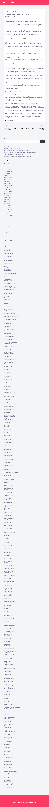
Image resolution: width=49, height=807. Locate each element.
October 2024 (7, 189)
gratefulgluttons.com (8, 453)
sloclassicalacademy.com (9, 479)
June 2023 (6, 221)
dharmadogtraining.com (8, 775)
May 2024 (6, 199)
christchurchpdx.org (8, 492)
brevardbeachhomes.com (9, 346)
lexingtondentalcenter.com (9, 410)
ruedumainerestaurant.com (9, 506)
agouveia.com (6, 770)
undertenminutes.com (8, 264)
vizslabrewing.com (7, 376)
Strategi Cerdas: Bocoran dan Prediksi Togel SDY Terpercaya (16, 150)
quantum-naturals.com (8, 737)
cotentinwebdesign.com (8, 329)
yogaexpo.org (6, 436)
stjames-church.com (8, 512)
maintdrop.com (7, 302)
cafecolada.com (7, 461)
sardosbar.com (7, 372)
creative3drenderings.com (9, 631)
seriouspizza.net (7, 611)
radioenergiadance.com (8, 309)
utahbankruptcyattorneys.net (10, 363)
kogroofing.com (7, 306)
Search (5, 138)
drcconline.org (6, 592)
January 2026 (6, 169)
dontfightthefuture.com (9, 353)
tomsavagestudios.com (8, 419)
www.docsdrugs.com (8, 674)
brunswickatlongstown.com (9, 532)
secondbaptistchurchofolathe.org (10, 771)
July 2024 (6, 195)
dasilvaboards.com (7, 481)
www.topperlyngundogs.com (9, 654)
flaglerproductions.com (8, 485)
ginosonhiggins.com (8, 554)
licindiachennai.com (7, 254)
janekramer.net (7, 535)
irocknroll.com (7, 365)
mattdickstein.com (7, 638)
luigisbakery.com (7, 694)
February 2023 (7, 230)
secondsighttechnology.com (9, 403)
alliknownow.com (7, 475)
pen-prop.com (6, 650)
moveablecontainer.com (9, 325)
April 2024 (6, 201)
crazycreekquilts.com (8, 489)
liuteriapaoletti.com (8, 565)
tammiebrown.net (7, 541)
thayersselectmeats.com (9, 619)
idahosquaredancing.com (9, 368)
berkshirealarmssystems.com (9, 375)
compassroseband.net (8, 612)
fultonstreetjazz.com (8, 322)
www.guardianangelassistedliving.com (11, 730)
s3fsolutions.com (7, 345)
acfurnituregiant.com (8, 263)
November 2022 (7, 236)
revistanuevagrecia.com (8, 511)
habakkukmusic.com (8, 642)
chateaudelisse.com (8, 315)
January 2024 (6, 207)
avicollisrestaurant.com (8, 591)
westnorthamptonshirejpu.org (10, 319)
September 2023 (7, 215)
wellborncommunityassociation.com (11, 316)
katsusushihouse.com (8, 504)
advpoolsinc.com (7, 597)
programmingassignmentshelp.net (10, 273)
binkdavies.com (7, 491)
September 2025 (7, 177)
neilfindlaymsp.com (8, 589)
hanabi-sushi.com (7, 695)
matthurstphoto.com (8, 743)
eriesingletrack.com (8, 383)
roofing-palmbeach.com (8, 352)
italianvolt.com (7, 373)
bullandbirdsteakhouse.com (9, 680)
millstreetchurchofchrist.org (9, 748)
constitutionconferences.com (10, 607)
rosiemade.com (7, 386)
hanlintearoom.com (8, 755)
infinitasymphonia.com (8, 501)
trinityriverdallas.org (8, 431)
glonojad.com (6, 509)
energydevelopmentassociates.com (11, 342)
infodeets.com (7, 257)
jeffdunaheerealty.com (8, 657)
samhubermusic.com (8, 787)
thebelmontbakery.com (8, 279)
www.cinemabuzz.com (8, 700)
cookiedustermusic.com (8, 574)
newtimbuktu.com (7, 269)
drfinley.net (6, 763)
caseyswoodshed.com (8, 602)
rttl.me (5, 778)
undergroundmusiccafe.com (9, 785)
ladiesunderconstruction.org (9, 332)
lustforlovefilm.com (8, 498)
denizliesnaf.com (7, 605)
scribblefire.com (7, 435)
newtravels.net (7, 276)
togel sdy (23, 84)
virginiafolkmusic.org (8, 422)
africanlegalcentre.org (8, 502)
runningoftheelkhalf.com (9, 655)
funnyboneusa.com (7, 572)
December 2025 (7, 171)
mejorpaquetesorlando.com (9, 392)
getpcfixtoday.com (7, 295)
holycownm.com (7, 579)
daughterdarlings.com (8, 256)
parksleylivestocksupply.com (9, 441)
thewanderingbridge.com (9, 526)
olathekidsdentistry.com (9, 389)
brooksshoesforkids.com (9, 618)
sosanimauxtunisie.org (8, 305)
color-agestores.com (8, 443)
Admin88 (15, 11)
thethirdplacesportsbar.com (9, 717)
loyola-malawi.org (7, 446)
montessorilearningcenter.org (10, 738)
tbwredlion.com (7, 734)
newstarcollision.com (8, 400)
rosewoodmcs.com (7, 702)
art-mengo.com (7, 538)
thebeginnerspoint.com (8, 463)
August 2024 (6, 193)
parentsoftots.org (7, 629)
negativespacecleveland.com (9, 564)
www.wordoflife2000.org (9, 366)
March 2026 (6, 165)
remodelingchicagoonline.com (10, 685)
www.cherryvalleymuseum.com (10, 327)
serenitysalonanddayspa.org (9, 260)
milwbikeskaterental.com (9, 558)
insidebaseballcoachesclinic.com (10, 745)
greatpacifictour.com (8, 584)
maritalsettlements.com (9, 556)
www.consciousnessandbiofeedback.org (12, 707)
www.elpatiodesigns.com (9, 723)
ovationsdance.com (8, 423)
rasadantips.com (7, 267)
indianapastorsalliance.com (9, 599)
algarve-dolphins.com (8, 551)
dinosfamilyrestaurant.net (9, 336)
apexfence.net (7, 788)
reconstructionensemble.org (9, 575)
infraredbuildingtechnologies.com (10, 337)
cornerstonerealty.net (8, 705)
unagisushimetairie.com (8, 292)
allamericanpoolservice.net (9, 416)
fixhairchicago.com (7, 604)
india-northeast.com (8, 350)
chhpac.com (6, 774)
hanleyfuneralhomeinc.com (9, 390)
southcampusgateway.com (9, 313)
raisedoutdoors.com (8, 360)
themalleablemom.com (8, 528)
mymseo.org (6, 773)
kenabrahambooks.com (8, 493)
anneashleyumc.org (8, 667)
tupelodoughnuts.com (8, 388)
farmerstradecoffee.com (9, 632)
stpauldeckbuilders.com (8, 670)
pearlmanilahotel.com (8, 300)
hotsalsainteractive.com (9, 259)
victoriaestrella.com (8, 585)
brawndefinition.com (8, 486)
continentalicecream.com (9, 488)
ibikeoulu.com (6, 521)
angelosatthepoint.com (8, 598)
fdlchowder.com (7, 677)
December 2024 (7, 185)
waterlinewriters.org (8, 627)
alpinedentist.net (7, 307)
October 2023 (7, 213)
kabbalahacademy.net (8, 398)
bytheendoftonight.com (8, 451)
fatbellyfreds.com (7, 721)
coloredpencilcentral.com (9, 356)
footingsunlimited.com (8, 671)
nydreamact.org (7, 290)
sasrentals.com (7, 402)
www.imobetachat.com (8, 637)
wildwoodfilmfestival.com (9, 317)
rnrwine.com (6, 765)
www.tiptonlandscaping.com (9, 688)
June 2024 (6, 197)
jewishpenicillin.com (8, 418)
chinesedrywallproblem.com (9, 568)
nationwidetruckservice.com (9, 581)
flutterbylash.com (7, 754)
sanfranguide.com (7, 466)
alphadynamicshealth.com (9, 753)
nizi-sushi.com (6, 536)
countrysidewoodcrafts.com (9, 282)
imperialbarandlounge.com (9, 359)
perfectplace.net (7, 432)
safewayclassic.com (8, 280)
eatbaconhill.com (7, 272)
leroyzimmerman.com (8, 761)
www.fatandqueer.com (8, 665)
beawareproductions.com (9, 518)
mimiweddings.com (7, 781)
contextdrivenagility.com (9, 519)
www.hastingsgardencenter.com (10, 710)
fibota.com (6, 725)
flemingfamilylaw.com (8, 764)
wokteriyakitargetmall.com (9, 409)
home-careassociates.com (9, 438)
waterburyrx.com (7, 595)
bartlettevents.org (7, 323)
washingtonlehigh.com (8, 692)
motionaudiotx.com (8, 777)
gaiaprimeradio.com (8, 539)
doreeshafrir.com (7, 515)
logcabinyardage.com (8, 634)
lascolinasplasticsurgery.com (9, 681)
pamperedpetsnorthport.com (9, 385)
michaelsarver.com (7, 405)
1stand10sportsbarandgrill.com (10, 393)
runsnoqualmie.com (8, 672)
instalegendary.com (8, 286)
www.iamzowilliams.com (9, 708)
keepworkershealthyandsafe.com (10, 287)
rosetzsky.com (7, 508)
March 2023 (6, 228)
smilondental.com (7, 399)
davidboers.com (7, 635)
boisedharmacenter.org (8, 442)
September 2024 (7, 191)
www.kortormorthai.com (9, 664)
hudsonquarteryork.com (8, 724)
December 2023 (7, 209)
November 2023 (7, 211)
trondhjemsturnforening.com (9, 731)
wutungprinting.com (8, 555)
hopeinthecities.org (7, 452)
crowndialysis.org (7, 413)
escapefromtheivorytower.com (10, 347)
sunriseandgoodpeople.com (9, 566)
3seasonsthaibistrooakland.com (10, 433)
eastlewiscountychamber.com (10, 476)
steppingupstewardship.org (9, 690)
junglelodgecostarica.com (9, 546)
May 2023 (6, 223)
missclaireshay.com (7, 249)
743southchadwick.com (8, 349)
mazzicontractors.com (8, 715)
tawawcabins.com (7, 369)
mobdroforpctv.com (8, 455)
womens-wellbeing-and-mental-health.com (13, 420)
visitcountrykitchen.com (8, 549)
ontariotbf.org (7, 285)
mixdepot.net (6, 701)
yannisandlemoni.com (8, 379)
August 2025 (6, 179)
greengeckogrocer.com (8, 406)
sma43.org (6, 684)
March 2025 (6, 181)
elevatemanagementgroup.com (10, 760)
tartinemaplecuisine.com (9, 534)
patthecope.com (7, 608)
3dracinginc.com (7, 469)
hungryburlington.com (8, 531)
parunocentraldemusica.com (9, 728)
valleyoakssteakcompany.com (10, 601)
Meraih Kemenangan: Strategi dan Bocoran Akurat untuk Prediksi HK (17, 156)
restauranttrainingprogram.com (10, 415)
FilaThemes (34, 802)
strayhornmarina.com (8, 483)
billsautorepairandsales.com (9, 735)
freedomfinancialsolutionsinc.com (10, 660)
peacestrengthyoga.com (9, 658)
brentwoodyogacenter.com (9, 687)
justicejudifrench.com (8, 525)
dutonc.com (6, 542)
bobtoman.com (7, 303)
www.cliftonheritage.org (9, 682)
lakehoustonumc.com (8, 641)
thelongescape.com (8, 544)
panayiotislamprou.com (8, 312)
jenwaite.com (6, 758)
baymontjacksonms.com (9, 559)
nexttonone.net (7, 644)
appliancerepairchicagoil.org (9, 283)
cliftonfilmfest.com (8, 358)
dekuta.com (6, 698)
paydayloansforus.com (8, 277)
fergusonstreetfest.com (9, 740)
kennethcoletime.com (8, 529)
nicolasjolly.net (7, 499)
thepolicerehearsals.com (9, 473)
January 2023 (6, 232)
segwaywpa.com (7, 622)
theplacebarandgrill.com (9, 594)
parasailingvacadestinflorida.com (10, 750)
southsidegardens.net (8, 712)
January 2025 (6, 183)
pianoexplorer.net (7, 711)
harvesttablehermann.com (9, 339)
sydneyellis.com (7, 412)
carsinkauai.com (7, 747)
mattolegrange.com (8, 545)
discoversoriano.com (8, 462)
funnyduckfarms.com (8, 757)
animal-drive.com (7, 615)
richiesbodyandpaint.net (8, 253)
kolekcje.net (6, 426)
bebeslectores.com (7, 333)
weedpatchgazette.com (8, 380)
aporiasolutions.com (8, 621)
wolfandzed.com (7, 697)
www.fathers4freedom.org (9, 652)
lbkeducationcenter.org (8, 429)
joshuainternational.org (8, 647)
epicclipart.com (7, 299)
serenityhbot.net (7, 645)
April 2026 (6, 163)
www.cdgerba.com (7, 727)
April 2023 (6, 226)
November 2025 (7, 173)
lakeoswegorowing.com (8, 767)
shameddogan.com (7, 628)
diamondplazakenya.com (9, 733)
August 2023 (6, 217)
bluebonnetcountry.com (8, 297)
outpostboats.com (7, 449)
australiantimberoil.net (8, 335)
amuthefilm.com (7, 496)
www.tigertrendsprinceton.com (10, 651)
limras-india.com (7, 250)
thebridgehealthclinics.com (9, 625)
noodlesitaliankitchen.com (9, 289)
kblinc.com (6, 382)
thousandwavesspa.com (9, 587)
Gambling (11, 120)
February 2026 (7, 167)
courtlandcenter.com (8, 588)
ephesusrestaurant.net (8, 718)
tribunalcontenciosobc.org (9, 478)
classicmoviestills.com (8, 459)
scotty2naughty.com (8, 514)
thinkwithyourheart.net (8, 362)
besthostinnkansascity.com (9, 783)
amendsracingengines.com (9, 662)
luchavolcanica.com (8, 578)
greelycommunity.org (8, 505)
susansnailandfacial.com (9, 648)
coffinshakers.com (7, 522)
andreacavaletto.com (8, 439)
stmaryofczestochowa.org (9, 524)
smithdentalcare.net (8, 784)
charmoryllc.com (7, 468)
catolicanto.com (7, 428)
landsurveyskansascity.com (9, 668)
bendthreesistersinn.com (9, 569)
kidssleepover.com (7, 274)
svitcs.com (6, 609)
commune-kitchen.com (8, 495)
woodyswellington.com (8, 720)
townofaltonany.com (8, 561)
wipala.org (6, 445)
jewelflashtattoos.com (8, 293)
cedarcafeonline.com (8, 262)
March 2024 (6, 203)
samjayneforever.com (8, 741)
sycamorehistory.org (8, 704)
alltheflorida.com (7, 744)
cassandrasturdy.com (8, 456)
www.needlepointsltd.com (9, 678)
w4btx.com (6, 395)
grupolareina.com (7, 326)
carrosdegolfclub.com (8, 340)
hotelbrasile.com (7, 320)
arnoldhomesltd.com (8, 355)
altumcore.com (7, 614)
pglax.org (6, 562)
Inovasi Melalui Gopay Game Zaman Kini (12, 148)
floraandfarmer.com (8, 343)
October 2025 (7, 175)
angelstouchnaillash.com (9, 396)
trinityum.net (6, 714)
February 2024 (7, 205)
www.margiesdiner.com (8, 675)
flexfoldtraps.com (7, 661)
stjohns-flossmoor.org (8, 571)
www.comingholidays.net (9, 465)
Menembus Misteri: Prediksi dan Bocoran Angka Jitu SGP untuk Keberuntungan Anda (20, 152)
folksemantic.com (7, 370)
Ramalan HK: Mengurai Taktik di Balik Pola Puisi (13, 154)
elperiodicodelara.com (8, 252)
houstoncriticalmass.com (9, 471)
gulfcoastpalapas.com (8, 624)
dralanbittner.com (7, 378)
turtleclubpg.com (7, 2)
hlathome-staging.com (8, 408)
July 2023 (6, 219)
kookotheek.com (7, 310)
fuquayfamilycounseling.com (9, 768)
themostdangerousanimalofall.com (11, 472)
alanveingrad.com (7, 552)
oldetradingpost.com (8, 330)
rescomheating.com (8, 780)
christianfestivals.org (8, 548)
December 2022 (7, 234)
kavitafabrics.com (7, 577)
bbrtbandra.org (7, 296)
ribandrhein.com (7, 425)
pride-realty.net (7, 751)
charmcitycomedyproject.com (10, 516)
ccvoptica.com (7, 691)
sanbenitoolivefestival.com (9, 458)
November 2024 (7, 187)
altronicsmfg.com (7, 270)
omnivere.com (7, 266)
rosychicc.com (6, 448)
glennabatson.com (7, 482)
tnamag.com (6, 617)
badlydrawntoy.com (8, 639)
